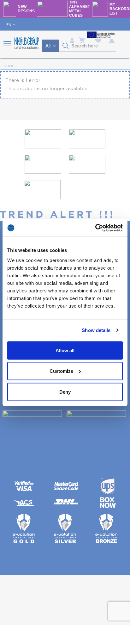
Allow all (65, 350)
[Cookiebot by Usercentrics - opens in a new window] (95, 228)
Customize (61, 371)
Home (9, 66)
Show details (96, 330)
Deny (65, 391)
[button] (65, 46)
